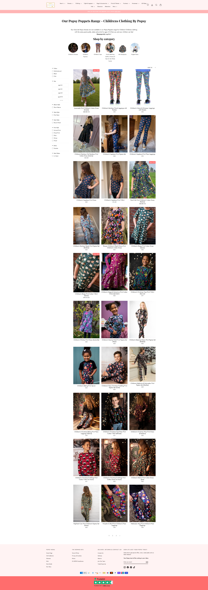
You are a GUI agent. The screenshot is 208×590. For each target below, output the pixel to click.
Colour (55, 68)
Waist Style (56, 112)
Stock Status (57, 153)
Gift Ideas (144, 3)
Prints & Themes (115, 3)
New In (62, 3)
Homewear (135, 3)
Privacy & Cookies (76, 556)
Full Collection (50, 556)
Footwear (125, 3)
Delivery (100, 556)
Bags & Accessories (102, 3)
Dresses (70, 3)
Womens (48, 558)
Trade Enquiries (102, 564)
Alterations (107, 6)
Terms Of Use (75, 553)
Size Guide (49, 564)
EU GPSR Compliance (77, 561)
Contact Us (100, 553)
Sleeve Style (57, 105)
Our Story (48, 567)
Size (55, 81)
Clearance (99, 6)
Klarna (73, 558)
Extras (55, 146)
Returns (100, 558)
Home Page (49, 553)
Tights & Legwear (88, 3)
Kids (92, 6)
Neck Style (56, 120)
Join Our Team (101, 561)
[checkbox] (60, 71)
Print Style (56, 128)
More (114, 6)
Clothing (78, 3)
